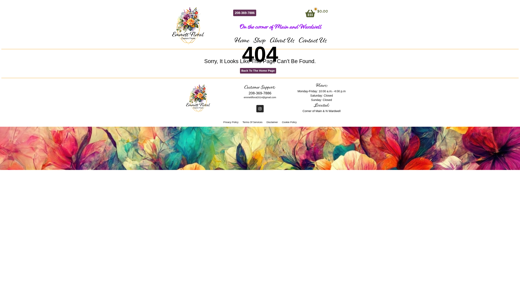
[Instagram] (260, 108)
